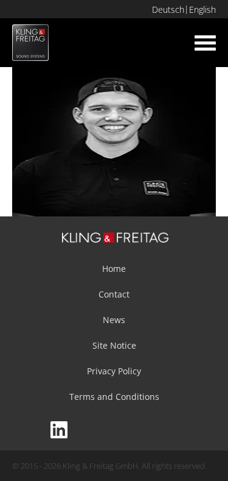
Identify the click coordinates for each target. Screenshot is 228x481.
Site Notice (114, 345)
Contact (114, 294)
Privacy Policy (114, 371)
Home (114, 268)
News (114, 320)
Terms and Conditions (114, 396)
